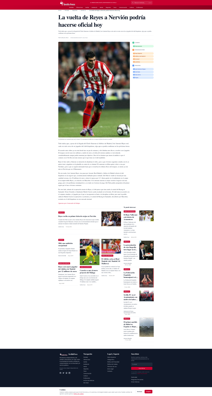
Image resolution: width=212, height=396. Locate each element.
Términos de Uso (112, 366)
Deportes (108, 7)
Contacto (109, 371)
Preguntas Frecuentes (137, 379)
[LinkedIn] (69, 373)
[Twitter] (63, 373)
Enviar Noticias (135, 382)
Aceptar (148, 391)
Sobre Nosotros (111, 357)
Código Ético (110, 359)
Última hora (79, 7)
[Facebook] (60, 373)
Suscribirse (142, 368)
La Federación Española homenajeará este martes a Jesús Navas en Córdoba (131, 277)
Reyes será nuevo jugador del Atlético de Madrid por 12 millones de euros (68, 269)
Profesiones (139, 7)
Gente (101, 7)
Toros (114, 7)
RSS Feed (86, 383)
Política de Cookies (112, 364)
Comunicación (123, 7)
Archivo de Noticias (88, 380)
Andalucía (94, 7)
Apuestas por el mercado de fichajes (69, 203)
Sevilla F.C (83, 10)
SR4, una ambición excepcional (65, 244)
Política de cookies (79, 394)
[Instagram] (66, 373)
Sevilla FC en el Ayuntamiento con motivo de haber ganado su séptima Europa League (131, 299)
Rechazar (139, 391)
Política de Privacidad (113, 362)
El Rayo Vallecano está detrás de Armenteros (130, 217)
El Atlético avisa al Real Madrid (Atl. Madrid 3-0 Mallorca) (110, 261)
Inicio (59, 10)
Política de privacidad (142, 373)
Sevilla (87, 7)
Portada (71, 7)
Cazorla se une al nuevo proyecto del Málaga (89, 271)
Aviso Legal (110, 369)
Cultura (132, 7)
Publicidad (134, 377)
